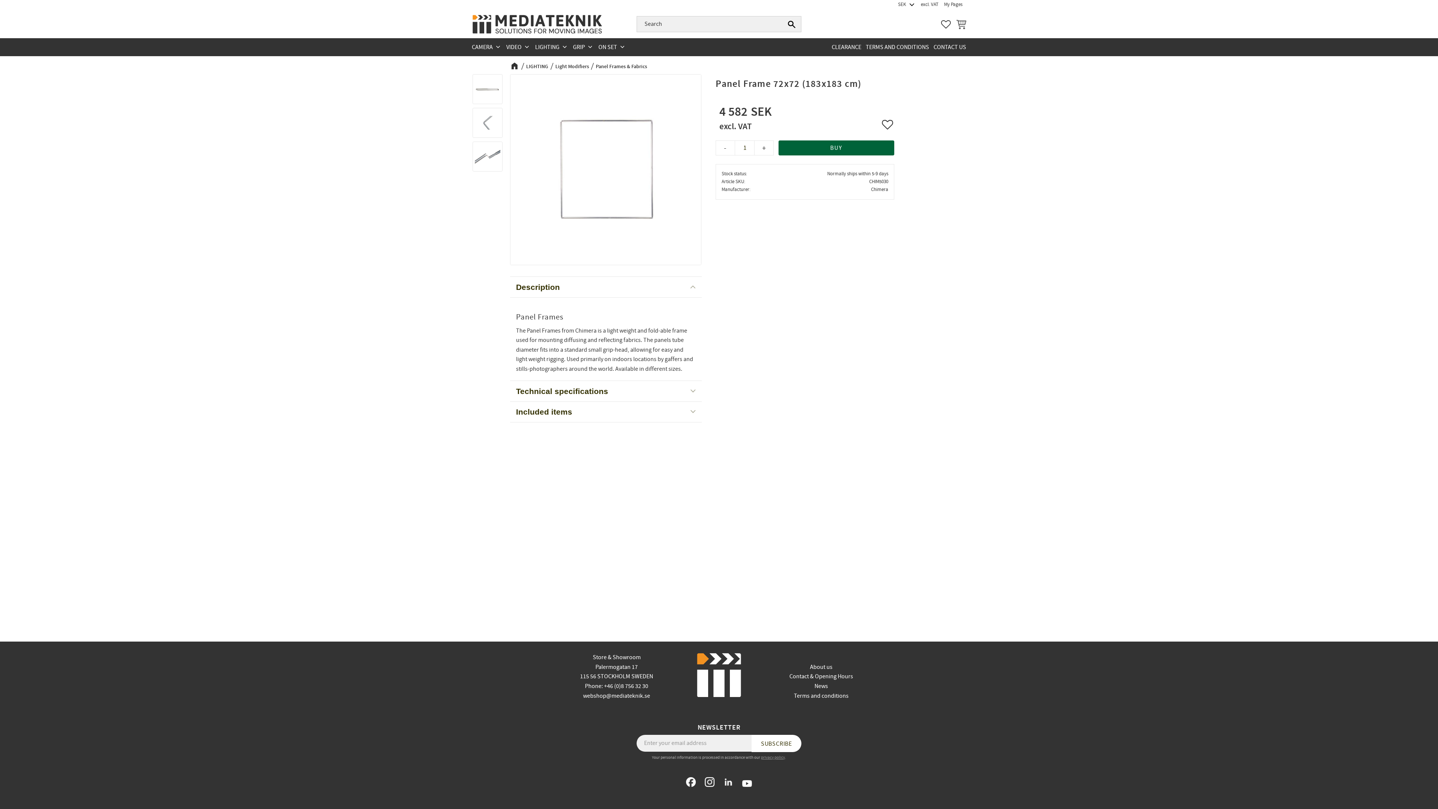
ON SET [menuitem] (607, 47)
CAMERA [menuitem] (482, 47)
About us (821, 667)
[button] (946, 24)
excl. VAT (929, 4)
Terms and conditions (821, 696)
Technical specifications (562, 391)
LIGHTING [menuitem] (547, 47)
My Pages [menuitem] (953, 4)
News (821, 686)
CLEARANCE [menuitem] (846, 47)
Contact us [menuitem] (950, 47)
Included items (544, 411)
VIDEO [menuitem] (514, 47)
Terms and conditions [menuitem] (897, 47)
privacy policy (773, 757)
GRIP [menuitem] (579, 47)
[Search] (791, 24)
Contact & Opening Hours (821, 676)
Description (538, 287)
